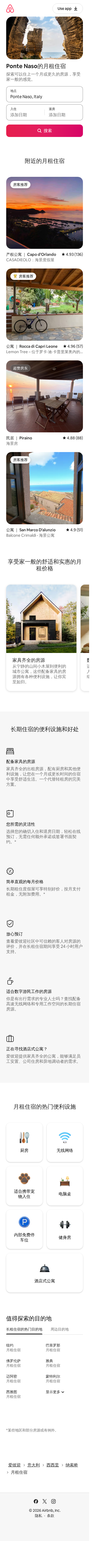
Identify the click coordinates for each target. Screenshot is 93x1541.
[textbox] (25, 115)
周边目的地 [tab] (60, 1329)
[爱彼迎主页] (10, 8)
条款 (50, 1515)
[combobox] (44, 96)
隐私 (38, 1515)
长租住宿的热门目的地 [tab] (24, 1329)
